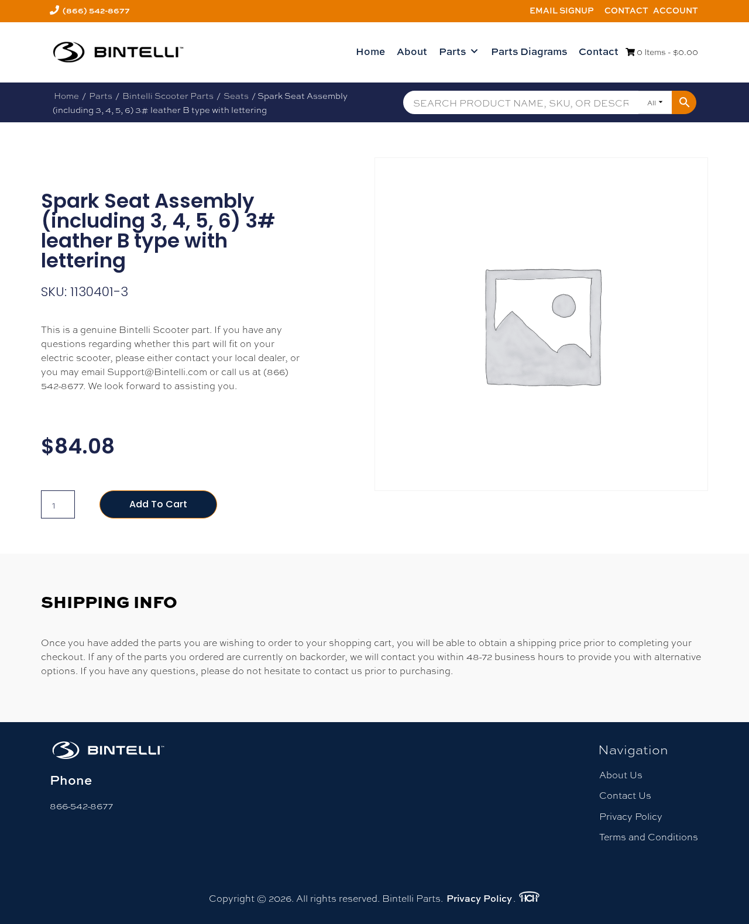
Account (675, 10)
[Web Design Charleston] (529, 898)
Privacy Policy (630, 816)
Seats (236, 95)
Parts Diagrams (529, 51)
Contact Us (625, 795)
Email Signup (562, 10)
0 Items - (666, 51)
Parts (452, 51)
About (412, 51)
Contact (626, 10)
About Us (621, 774)
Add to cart (158, 504)
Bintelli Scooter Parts (168, 95)
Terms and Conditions (648, 836)
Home (370, 51)
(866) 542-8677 (96, 10)
